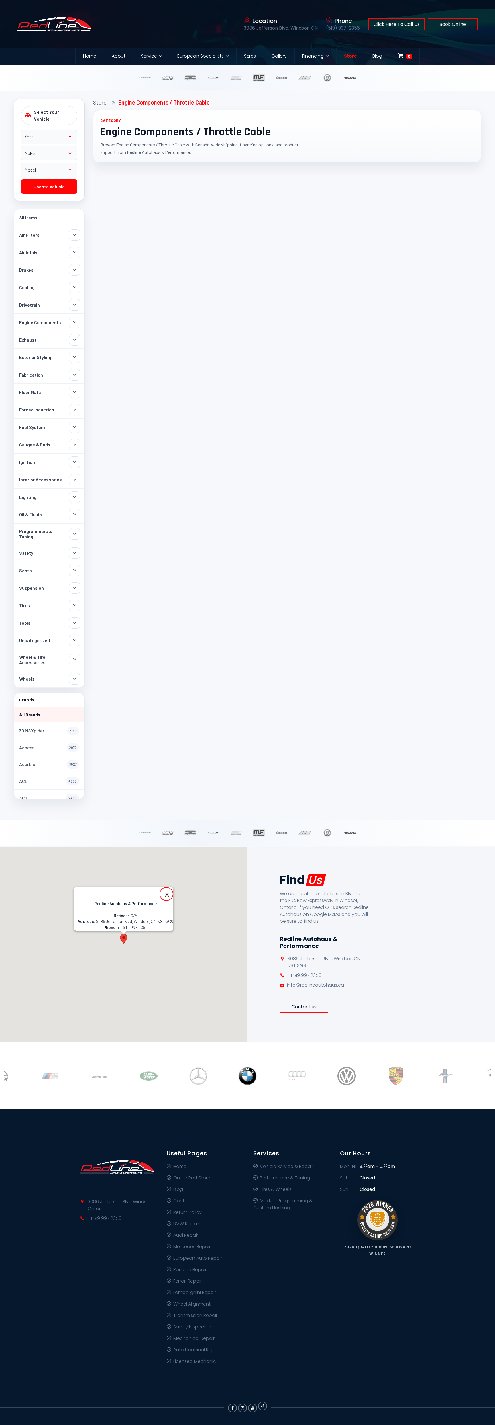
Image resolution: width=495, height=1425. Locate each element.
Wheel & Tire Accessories (32, 659)
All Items (28, 217)
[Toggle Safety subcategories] (74, 553)
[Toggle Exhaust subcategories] (74, 340)
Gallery (279, 56)
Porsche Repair (190, 1269)
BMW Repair (186, 1223)
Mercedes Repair (192, 1246)
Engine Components (40, 322)
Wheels (27, 678)
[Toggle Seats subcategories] (74, 570)
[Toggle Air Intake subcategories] (74, 252)
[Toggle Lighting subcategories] (74, 497)
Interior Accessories (40, 479)
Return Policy (187, 1212)
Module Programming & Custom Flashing (283, 1204)
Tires (24, 605)
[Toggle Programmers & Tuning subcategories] (74, 534)
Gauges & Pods (34, 444)
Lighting (27, 497)
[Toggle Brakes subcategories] (74, 270)
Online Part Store (191, 1178)
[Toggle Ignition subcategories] (74, 462)
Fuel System (32, 427)
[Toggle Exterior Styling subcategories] (74, 357)
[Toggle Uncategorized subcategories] (74, 640)
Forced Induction (36, 409)
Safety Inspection (193, 1327)
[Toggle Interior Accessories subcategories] (74, 479)
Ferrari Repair (187, 1281)
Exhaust (27, 339)
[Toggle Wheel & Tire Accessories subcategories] (74, 659)
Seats (25, 570)
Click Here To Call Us (397, 24)
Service (149, 56)
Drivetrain (29, 304)
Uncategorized (34, 640)
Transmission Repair (195, 1315)
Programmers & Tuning (35, 533)
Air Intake (29, 252)
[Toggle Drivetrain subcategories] (74, 305)
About (118, 56)
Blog (377, 56)
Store (350, 56)
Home (89, 56)
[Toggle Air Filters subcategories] (74, 235)
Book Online (452, 24)
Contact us (304, 1006)
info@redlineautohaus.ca (315, 985)
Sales (250, 56)
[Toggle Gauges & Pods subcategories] (74, 444)
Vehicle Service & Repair (286, 1166)
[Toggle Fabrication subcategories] (74, 375)
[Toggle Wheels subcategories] (74, 679)
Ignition (27, 462)
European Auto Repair (197, 1258)
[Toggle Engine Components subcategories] (74, 322)
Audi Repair (185, 1235)
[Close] (166, 894)
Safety (26, 553)
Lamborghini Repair (194, 1292)
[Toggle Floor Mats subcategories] (74, 392)
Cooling (27, 287)
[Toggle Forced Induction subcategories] (74, 409)
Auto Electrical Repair (196, 1349)
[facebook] (232, 1408)
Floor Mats (30, 392)
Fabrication (31, 374)
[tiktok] (262, 1406)
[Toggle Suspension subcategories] (74, 588)
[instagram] (242, 1408)
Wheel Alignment (192, 1304)
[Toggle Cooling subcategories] (74, 287)
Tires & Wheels (276, 1189)
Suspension (31, 588)
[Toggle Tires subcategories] (74, 605)
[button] (123, 939)
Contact (182, 1200)
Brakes (26, 270)
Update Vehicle (49, 186)
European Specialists (200, 56)
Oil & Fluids (30, 514)
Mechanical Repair (194, 1338)
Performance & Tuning (285, 1178)
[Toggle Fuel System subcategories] (74, 427)
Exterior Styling (35, 357)
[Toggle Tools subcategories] (74, 623)
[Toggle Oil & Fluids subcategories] (74, 514)
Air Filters (29, 235)
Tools (25, 623)
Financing (313, 56)
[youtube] (252, 1408)
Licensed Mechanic (194, 1361)
